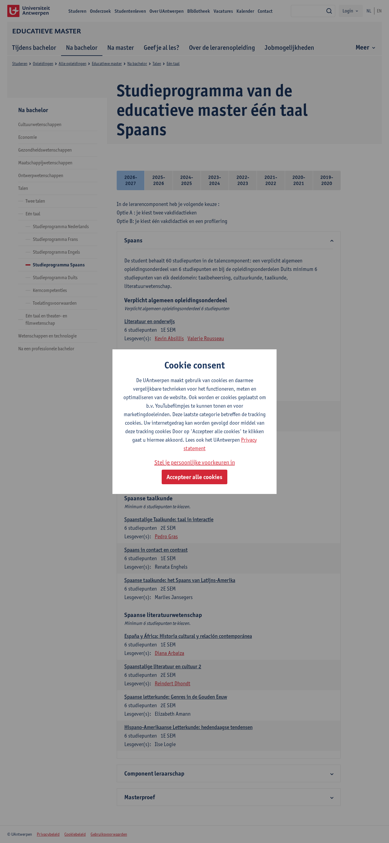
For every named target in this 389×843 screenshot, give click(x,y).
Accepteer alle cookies (194, 477)
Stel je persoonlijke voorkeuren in (194, 462)
